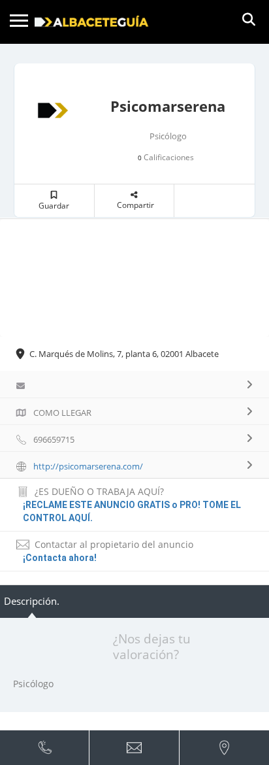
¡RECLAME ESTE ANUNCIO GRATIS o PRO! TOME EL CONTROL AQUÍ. (132, 511)
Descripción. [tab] (31, 600)
